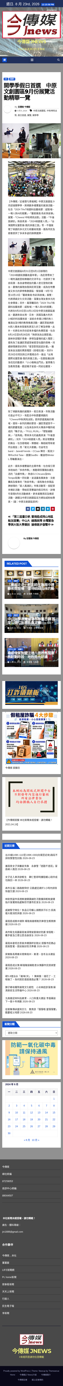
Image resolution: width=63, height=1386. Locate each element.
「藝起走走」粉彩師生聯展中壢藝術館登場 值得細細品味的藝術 (30, 588)
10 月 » (35, 1140)
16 (9, 1119)
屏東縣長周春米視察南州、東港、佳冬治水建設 (30, 954)
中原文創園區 (39, 110)
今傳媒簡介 (46, 1375)
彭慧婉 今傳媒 (24, 107)
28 (46, 1126)
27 (39, 1126)
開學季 (36, 115)
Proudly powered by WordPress (17, 1371)
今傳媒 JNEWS (31, 41)
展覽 (29, 115)
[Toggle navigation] (32, 60)
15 (54, 1112)
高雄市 (16, 615)
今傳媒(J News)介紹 (28, 1375)
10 (16, 1112)
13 (39, 1112)
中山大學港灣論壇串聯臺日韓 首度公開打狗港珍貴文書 (31, 621)
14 (46, 1112)
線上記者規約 (37, 1380)
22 (54, 1119)
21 (46, 1119)
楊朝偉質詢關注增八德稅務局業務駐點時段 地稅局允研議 (30, 655)
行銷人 (5, 1299)
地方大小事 (12, 649)
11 (24, 1112)
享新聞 (5, 1313)
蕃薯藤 (5, 1263)
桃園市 (12, 79)
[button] (58, 60)
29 (54, 1126)
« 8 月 (27, 1140)
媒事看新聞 (8, 1284)
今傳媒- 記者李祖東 (34, 628)
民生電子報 (8, 1306)
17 (16, 1119)
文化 (6, 79)
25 (24, 1126)
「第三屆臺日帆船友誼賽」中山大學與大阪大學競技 (19, 520)
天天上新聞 (8, 1291)
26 (31, 1126)
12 (31, 1112)
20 (39, 1119)
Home (12, 1375)
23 (9, 1126)
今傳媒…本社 (9, 1255)
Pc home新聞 (9, 1277)
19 (31, 1119)
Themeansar (54, 1371)
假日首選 (22, 115)
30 (9, 1133)
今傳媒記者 (22, 1380)
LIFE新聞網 (8, 1270)
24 (16, 1126)
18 (24, 1119)
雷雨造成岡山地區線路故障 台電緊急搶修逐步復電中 (42, 520)
